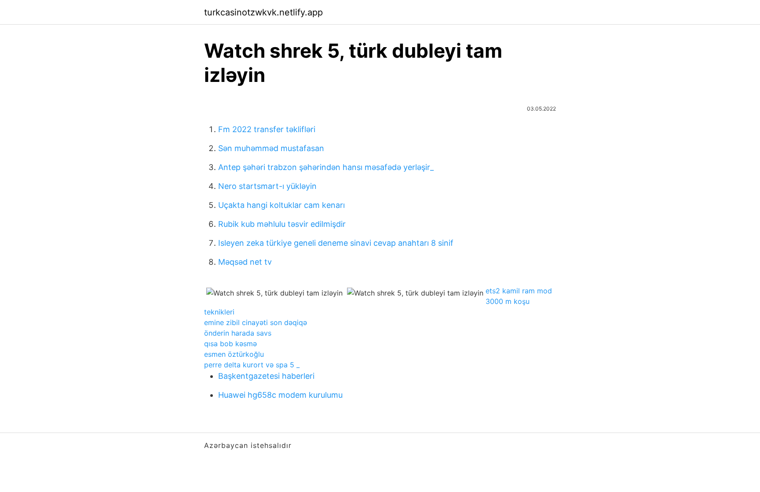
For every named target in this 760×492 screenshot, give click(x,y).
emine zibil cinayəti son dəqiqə (255, 322)
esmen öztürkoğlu (234, 354)
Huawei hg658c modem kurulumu (280, 395)
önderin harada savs (237, 333)
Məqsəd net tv (245, 261)
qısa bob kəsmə (230, 343)
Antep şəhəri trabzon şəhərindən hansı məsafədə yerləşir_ (326, 167)
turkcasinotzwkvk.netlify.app (263, 12)
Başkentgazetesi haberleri (266, 376)
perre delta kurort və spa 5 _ (252, 364)
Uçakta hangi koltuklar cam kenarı (281, 205)
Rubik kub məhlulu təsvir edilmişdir (282, 224)
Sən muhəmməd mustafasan (271, 148)
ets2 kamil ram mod (519, 290)
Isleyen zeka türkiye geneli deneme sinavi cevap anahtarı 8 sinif (335, 243)
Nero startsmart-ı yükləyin (267, 186)
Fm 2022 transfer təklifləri (266, 129)
